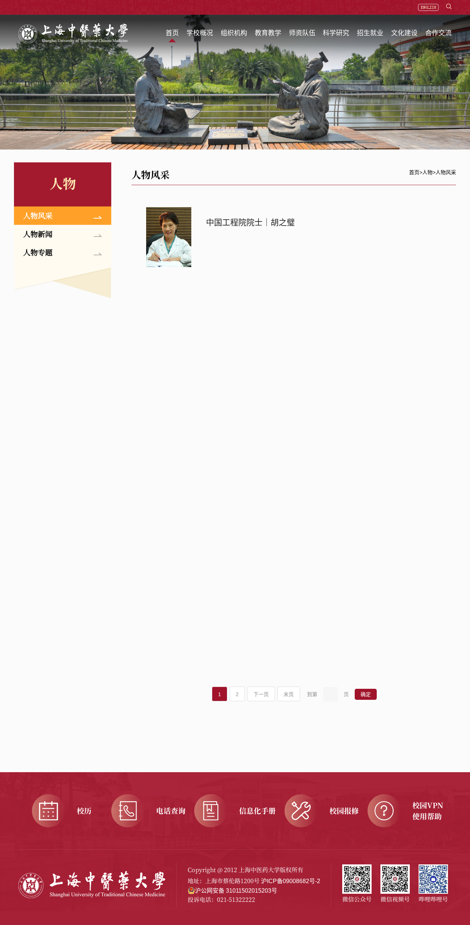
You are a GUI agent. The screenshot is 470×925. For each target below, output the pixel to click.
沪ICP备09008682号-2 (290, 881)
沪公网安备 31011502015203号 (236, 891)
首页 (414, 172)
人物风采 (38, 215)
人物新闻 (38, 233)
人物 (427, 172)
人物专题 (38, 252)
